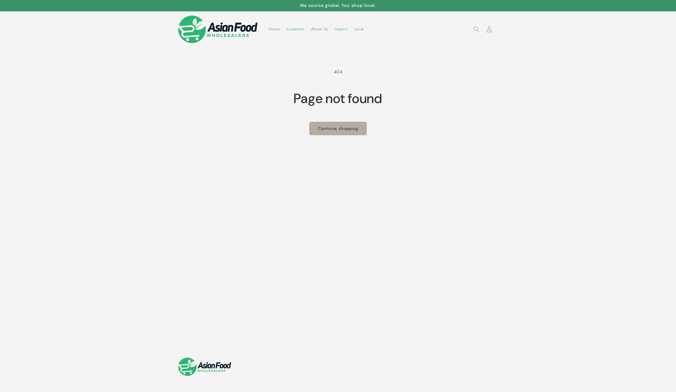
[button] (476, 29)
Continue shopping (338, 128)
